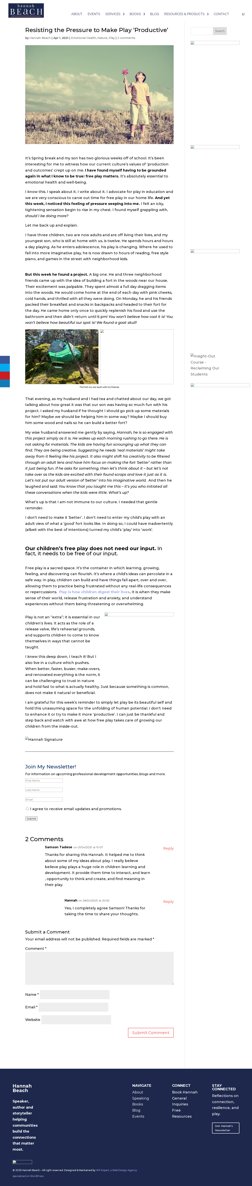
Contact (221, 14)
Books (135, 14)
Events (94, 14)
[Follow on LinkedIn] (183, 1124)
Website (32, 1020)
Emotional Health (83, 38)
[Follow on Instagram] (175, 1124)
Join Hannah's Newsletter (224, 1128)
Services (112, 14)
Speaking (140, 1098)
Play (112, 38)
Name (32, 994)
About (76, 14)
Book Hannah (185, 1092)
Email (31, 1007)
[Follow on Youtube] (191, 1124)
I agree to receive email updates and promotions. (75, 809)
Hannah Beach (40, 38)
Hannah (71, 900)
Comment (35, 948)
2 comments (126, 38)
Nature (102, 38)
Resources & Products (184, 14)
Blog (154, 14)
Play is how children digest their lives (94, 592)
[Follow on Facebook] (175, 1131)
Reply (168, 848)
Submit (31, 818)
